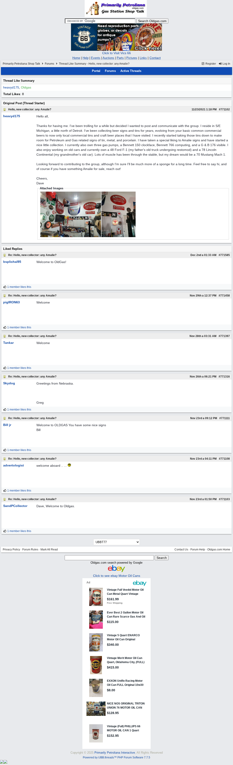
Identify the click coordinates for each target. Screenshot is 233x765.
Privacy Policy (11, 549)
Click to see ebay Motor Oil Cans (116, 576)
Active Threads (130, 71)
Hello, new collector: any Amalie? (29, 109)
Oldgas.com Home (218, 549)
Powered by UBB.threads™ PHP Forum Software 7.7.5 (116, 757)
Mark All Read (49, 549)
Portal (96, 71)
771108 (225, 458)
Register (210, 63)
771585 (225, 255)
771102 (225, 109)
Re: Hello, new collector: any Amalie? (32, 255)
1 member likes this (19, 287)
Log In (226, 63)
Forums (49, 63)
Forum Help (197, 549)
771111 (225, 418)
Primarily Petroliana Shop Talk (21, 63)
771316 (225, 376)
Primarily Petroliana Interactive (114, 752)
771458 (225, 295)
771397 (225, 336)
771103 (225, 499)
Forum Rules (30, 549)
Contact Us (181, 549)
